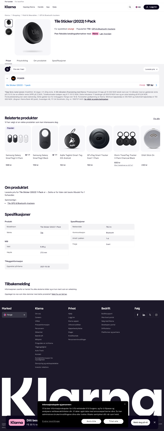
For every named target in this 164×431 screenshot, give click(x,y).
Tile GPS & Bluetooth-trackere (21, 203)
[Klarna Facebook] (137, 315)
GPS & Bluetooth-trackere (103, 29)
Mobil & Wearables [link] (29, 15)
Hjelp (54, 7)
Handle (40, 7)
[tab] (8, 60)
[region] (82, 414)
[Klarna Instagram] (156, 315)
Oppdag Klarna (29, 7)
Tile (41, 233)
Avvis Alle (91, 421)
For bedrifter (19, 2)
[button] (138, 7)
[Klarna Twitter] (150, 315)
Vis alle (156, 118)
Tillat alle (113, 421)
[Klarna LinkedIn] (144, 315)
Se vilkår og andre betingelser (96, 99)
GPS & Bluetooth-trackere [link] (49, 15)
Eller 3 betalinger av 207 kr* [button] (123, 165)
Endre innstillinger (51, 421)
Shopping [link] (16, 15)
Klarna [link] (7, 15)
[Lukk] (125, 404)
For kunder (9, 2)
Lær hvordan (105, 33)
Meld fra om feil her (59, 294)
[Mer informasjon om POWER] (7, 78)
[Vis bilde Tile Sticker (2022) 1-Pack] (9, 23)
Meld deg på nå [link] (141, 422)
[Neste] (155, 145)
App (48, 7)
